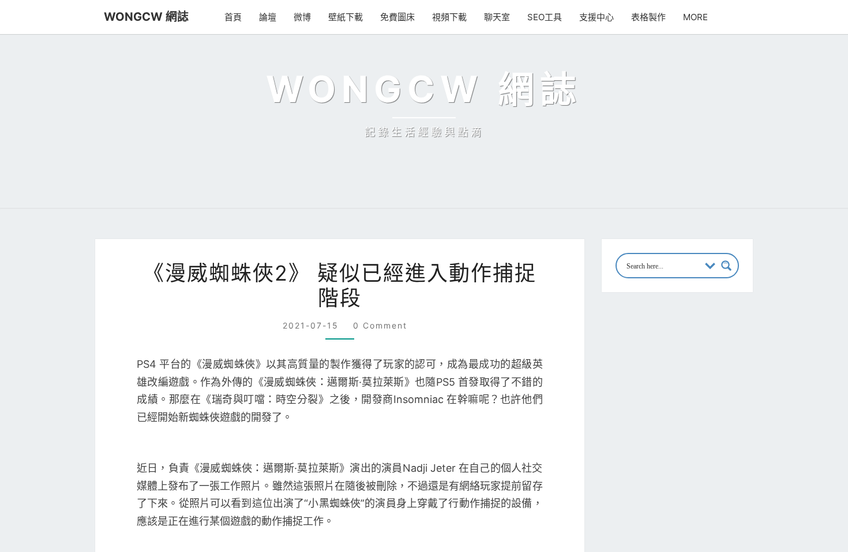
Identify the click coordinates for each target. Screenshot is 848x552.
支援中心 (596, 17)
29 (686, 462)
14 (665, 421)
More (695, 17)
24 (726, 442)
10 (725, 401)
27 (645, 462)
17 (725, 421)
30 (706, 462)
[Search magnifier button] (726, 266)
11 (744, 401)
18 (745, 421)
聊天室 (497, 17)
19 (625, 442)
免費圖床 (397, 17)
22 (686, 442)
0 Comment (380, 325)
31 (725, 462)
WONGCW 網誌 (146, 17)
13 (645, 421)
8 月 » (663, 481)
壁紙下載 (345, 17)
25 (746, 442)
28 (665, 462)
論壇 (267, 17)
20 (646, 442)
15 (685, 421)
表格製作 (648, 17)
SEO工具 (544, 17)
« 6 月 (628, 481)
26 (626, 462)
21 (665, 442)
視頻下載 (449, 17)
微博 (302, 17)
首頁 (233, 17)
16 (705, 421)
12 (625, 421)
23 (706, 442)
